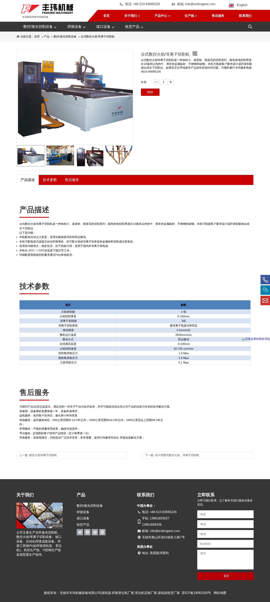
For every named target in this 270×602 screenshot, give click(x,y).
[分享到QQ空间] (95, 532)
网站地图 (220, 593)
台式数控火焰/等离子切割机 (98, 36)
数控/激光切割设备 (38, 27)
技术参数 (50, 180)
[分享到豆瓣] (102, 532)
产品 (46, 36)
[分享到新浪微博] (80, 532)
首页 (37, 36)
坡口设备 (103, 27)
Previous (21, 97)
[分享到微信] (87, 532)
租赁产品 (132, 27)
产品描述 (28, 180)
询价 (150, 92)
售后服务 (72, 180)
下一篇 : (172, 455)
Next (129, 97)
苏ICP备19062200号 (196, 593)
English (242, 5)
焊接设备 (74, 27)
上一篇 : (38, 455)
